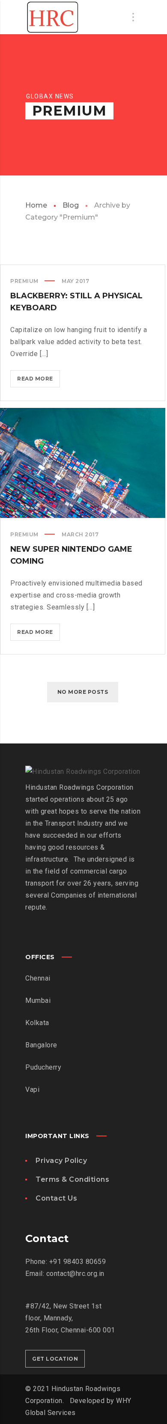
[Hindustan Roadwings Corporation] (52, 17)
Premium (24, 281)
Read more (38, 381)
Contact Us (56, 1198)
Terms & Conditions (72, 1179)
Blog (71, 205)
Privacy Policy (61, 1160)
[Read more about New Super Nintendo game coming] (82, 463)
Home (36, 205)
